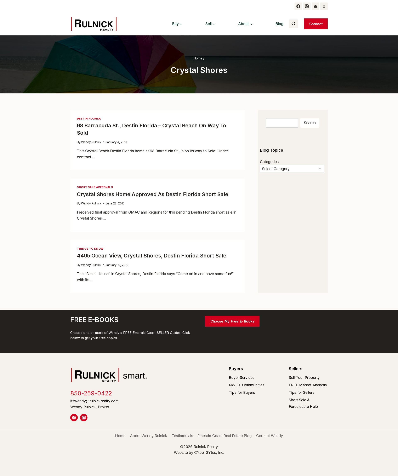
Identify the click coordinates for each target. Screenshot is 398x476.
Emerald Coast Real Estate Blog (224, 436)
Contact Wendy (269, 436)
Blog (279, 24)
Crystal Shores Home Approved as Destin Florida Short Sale (152, 194)
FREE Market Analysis (308, 385)
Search (310, 123)
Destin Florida (89, 118)
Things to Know (90, 248)
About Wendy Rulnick (148, 436)
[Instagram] (307, 6)
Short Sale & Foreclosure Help (303, 403)
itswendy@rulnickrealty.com (94, 401)
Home (120, 436)
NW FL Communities (246, 385)
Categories (269, 161)
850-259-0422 (91, 393)
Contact (316, 24)
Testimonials (182, 436)
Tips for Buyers (242, 392)
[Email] (315, 6)
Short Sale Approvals (95, 187)
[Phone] (324, 6)
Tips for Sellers (301, 392)
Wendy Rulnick (91, 142)
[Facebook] (298, 6)
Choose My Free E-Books (232, 321)
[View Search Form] (293, 23)
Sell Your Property (304, 377)
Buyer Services (241, 377)
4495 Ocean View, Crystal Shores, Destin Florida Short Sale (151, 255)
